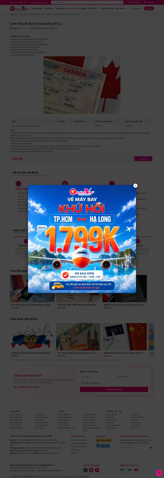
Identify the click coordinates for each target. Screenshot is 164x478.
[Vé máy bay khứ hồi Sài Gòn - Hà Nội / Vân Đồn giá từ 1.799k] (82, 239)
